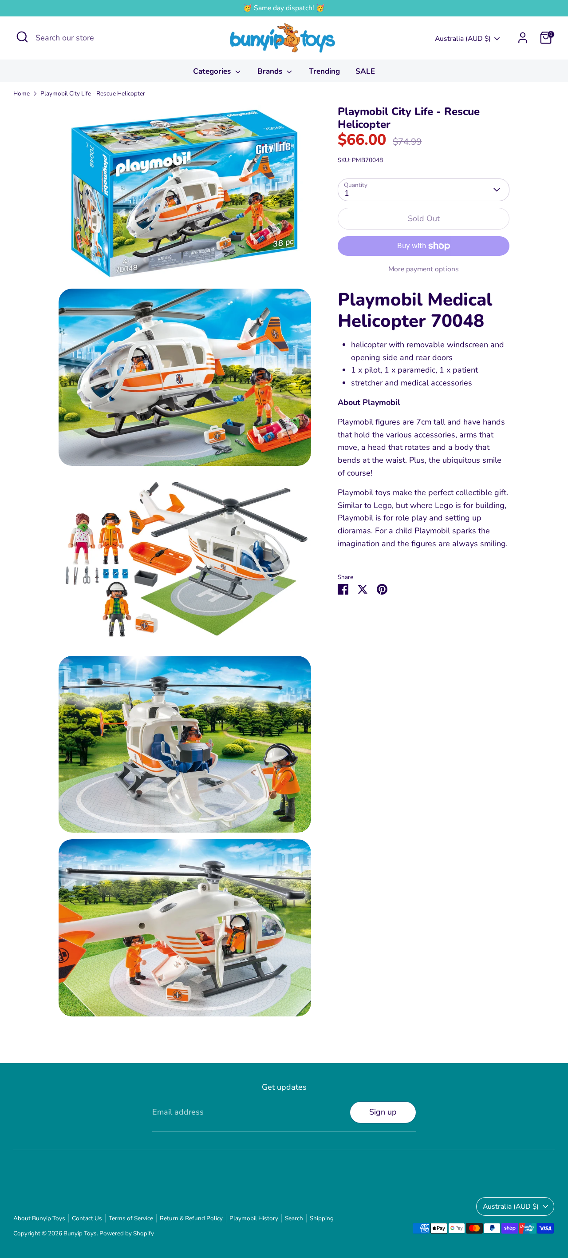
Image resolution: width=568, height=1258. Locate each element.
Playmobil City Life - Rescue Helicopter (92, 93)
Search (294, 1218)
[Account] (523, 38)
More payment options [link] (423, 269)
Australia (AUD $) (463, 39)
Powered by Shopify (126, 1233)
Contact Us (87, 1218)
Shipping (322, 1218)
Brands (270, 71)
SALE (365, 71)
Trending (324, 71)
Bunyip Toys (80, 1233)
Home (21, 93)
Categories (213, 71)
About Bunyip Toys (39, 1218)
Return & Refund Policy (191, 1218)
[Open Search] (22, 37)
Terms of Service (131, 1218)
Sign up (383, 1112)
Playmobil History (253, 1218)
